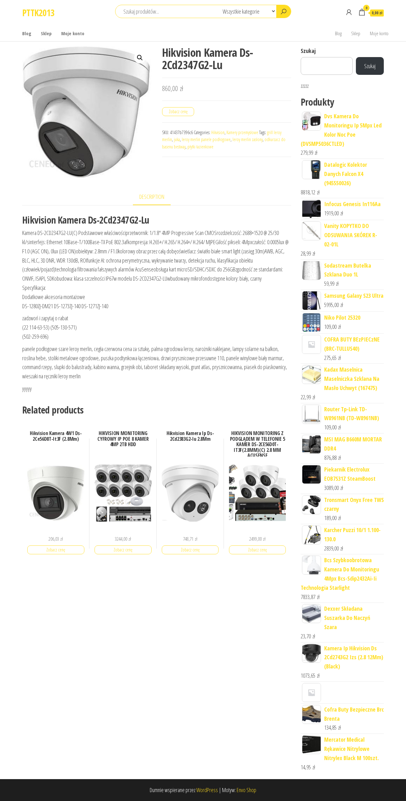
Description (151, 196)
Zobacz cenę (178, 111)
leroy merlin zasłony (247, 139)
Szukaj (308, 51)
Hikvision (218, 132)
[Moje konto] (349, 12)
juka (177, 139)
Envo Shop (246, 790)
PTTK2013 (38, 13)
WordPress (207, 790)
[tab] (156, 197)
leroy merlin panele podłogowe (206, 139)
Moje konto (72, 33)
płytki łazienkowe (200, 147)
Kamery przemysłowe (242, 132)
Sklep (46, 33)
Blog (26, 33)
